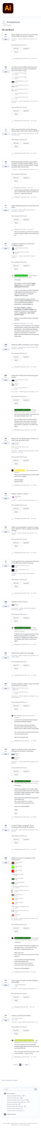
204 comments (14, 918)
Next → (27, 1065)
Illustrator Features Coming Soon (15, 1110)
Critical (17, 52)
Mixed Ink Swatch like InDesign (22, 653)
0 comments (14, 39)
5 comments (14, 573)
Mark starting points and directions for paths (25, 206)
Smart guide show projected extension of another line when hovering (25, 562)
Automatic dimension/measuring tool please (24, 376)
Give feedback (11, 1093)
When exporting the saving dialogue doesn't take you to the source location (25, 130)
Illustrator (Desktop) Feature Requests (26, 39)
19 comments (14, 655)
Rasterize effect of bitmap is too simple (25, 345)
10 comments (14, 210)
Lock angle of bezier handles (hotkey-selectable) (24, 981)
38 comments (14, 696)
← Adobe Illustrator (6, 25)
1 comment (13, 133)
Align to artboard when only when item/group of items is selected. (23, 750)
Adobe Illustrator (11, 1114)
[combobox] (19, 1089)
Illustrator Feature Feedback (14, 1108)
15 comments (14, 450)
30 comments (14, 256)
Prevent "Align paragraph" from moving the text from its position (22, 826)
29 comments (14, 101)
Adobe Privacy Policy (25, 1125)
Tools (37, 169)
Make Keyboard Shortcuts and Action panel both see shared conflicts (24, 35)
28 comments (14, 829)
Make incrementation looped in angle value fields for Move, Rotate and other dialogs (25, 529)
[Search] (35, 1089)
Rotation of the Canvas (19, 602)
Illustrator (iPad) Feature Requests (15, 1106)
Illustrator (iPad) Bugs (12, 1104)
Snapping (13, 257)
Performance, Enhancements (17, 211)
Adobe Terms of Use (15, 1125)
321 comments (14, 391)
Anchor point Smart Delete (21, 1015)
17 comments (14, 169)
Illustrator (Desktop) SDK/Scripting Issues (17, 1102)
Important (27, 49)
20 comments (14, 761)
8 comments (14, 347)
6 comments (14, 500)
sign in (16, 1080)
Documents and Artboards (17, 609)
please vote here (29, 1053)
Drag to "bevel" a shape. (19, 494)
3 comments (14, 988)
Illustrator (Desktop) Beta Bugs (14, 1095)
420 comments (14, 608)
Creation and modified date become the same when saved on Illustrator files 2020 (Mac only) (24, 69)
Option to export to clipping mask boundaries (23, 859)
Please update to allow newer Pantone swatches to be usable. (25, 685)
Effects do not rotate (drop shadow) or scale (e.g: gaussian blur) (25, 439)
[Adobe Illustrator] (8, 8)
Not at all (17, 49)
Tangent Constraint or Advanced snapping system (22, 244)
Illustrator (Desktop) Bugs (24, 101)
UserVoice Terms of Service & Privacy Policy (28, 1123)
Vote (6, 39)
